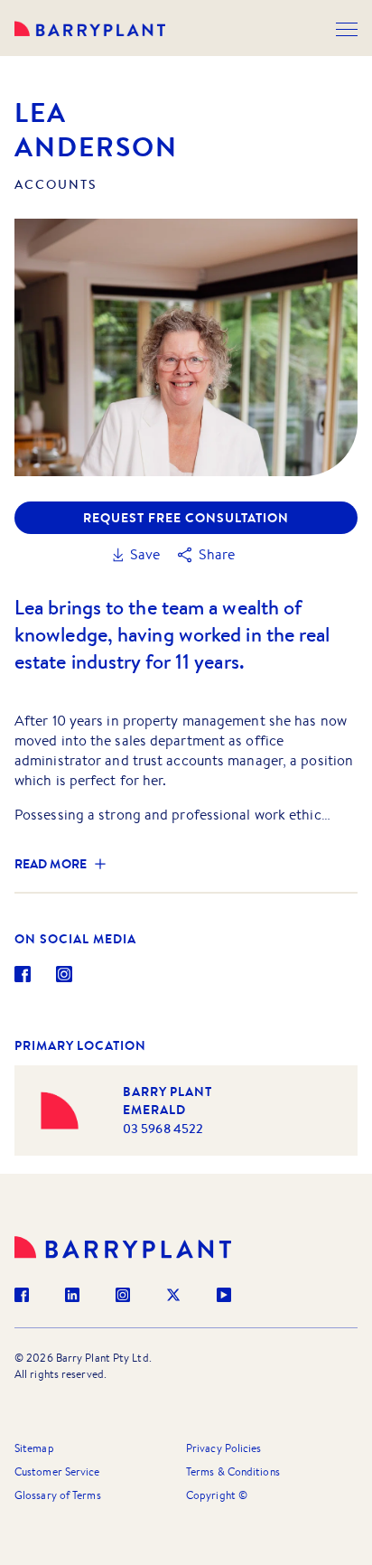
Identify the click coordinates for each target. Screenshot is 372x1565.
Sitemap (34, 1448)
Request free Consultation (186, 518)
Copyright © (216, 1495)
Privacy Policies (224, 1448)
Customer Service (57, 1471)
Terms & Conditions (233, 1471)
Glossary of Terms (57, 1495)
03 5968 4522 (163, 1128)
